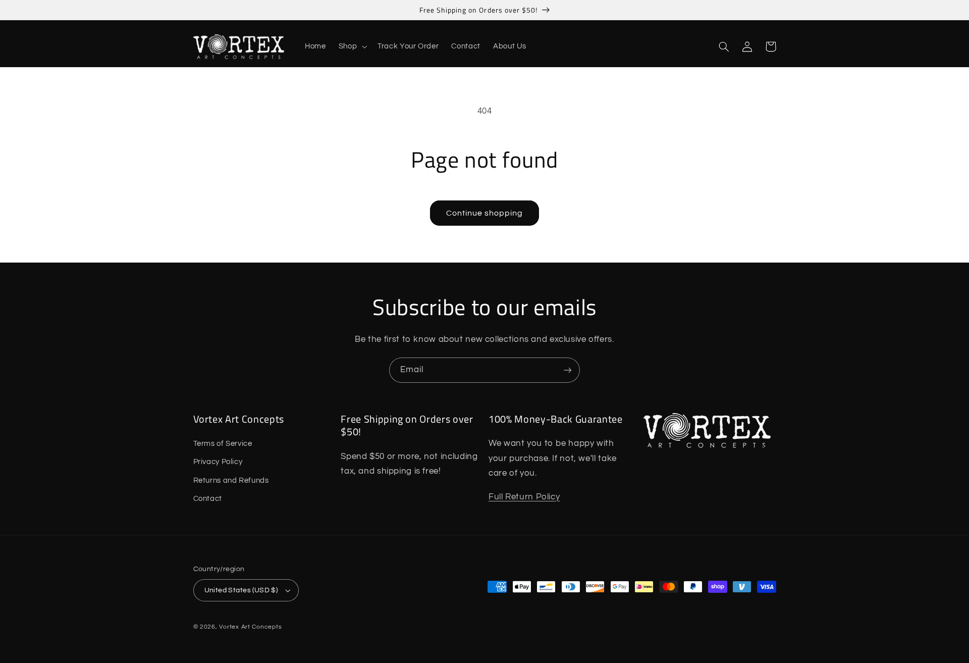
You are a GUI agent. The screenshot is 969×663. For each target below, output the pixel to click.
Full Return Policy (524, 496)
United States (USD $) (241, 590)
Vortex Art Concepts (250, 627)
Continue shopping (484, 213)
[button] (351, 47)
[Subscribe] (567, 370)
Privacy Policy (218, 462)
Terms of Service (222, 443)
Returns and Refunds (231, 480)
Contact (207, 498)
